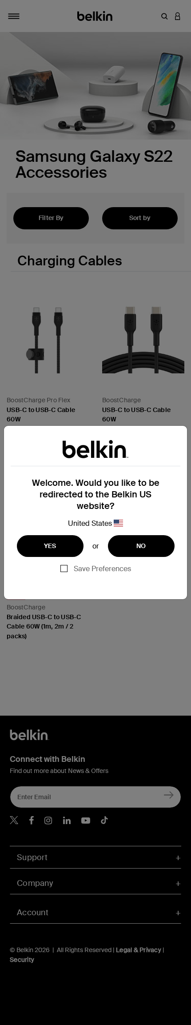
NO (141, 546)
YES (50, 546)
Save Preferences (102, 568)
